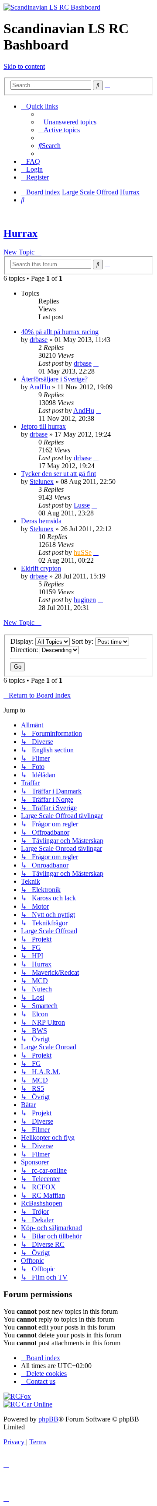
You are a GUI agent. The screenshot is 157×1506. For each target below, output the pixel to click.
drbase (39, 339)
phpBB (48, 1419)
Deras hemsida (41, 521)
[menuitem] (67, 122)
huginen (85, 599)
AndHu (39, 387)
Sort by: (83, 641)
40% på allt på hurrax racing (60, 331)
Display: (22, 641)
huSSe (83, 552)
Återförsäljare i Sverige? (54, 379)
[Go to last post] (96, 363)
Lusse (82, 505)
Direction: (25, 649)
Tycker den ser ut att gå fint (58, 473)
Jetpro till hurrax (43, 426)
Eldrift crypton (41, 568)
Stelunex (42, 481)
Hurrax (20, 233)
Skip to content (24, 66)
